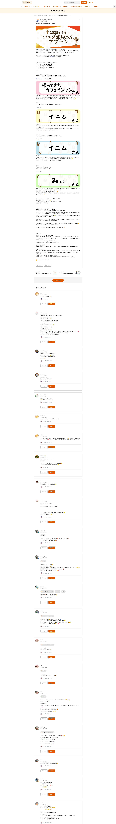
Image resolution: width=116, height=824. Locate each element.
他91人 (43, 260)
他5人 (46, 337)
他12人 (46, 542)
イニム (37, 107)
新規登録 (84, 2)
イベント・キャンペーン (75, 6)
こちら (40, 124)
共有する (48, 265)
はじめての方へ (36, 6)
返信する (51, 303)
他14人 (46, 573)
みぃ (37, 171)
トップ (36, 15)
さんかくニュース (52, 15)
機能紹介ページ (53, 56)
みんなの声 (65, 6)
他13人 (46, 402)
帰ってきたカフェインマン (41, 78)
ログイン (91, 2)
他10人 (46, 360)
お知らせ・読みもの (43, 15)
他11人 (46, 421)
